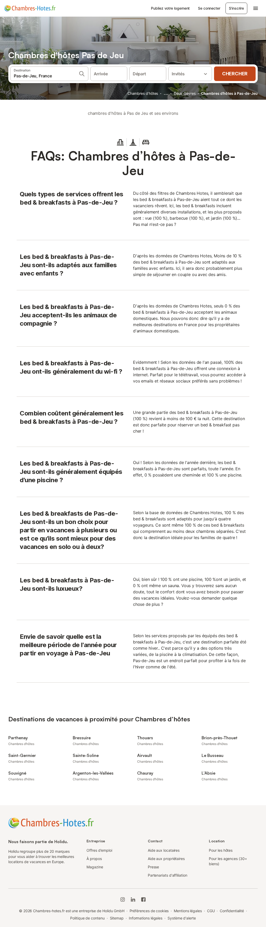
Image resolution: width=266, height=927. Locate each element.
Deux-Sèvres (185, 93)
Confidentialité (232, 911)
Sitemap (117, 918)
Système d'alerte (182, 918)
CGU (211, 911)
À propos (94, 858)
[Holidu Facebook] (143, 899)
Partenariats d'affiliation (167, 875)
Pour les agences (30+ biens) (228, 861)
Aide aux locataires (163, 850)
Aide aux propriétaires (166, 858)
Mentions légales (188, 911)
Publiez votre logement (170, 8)
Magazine (95, 867)
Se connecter (209, 8)
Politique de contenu (87, 918)
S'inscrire (236, 8)
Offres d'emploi (99, 850)
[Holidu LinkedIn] (133, 899)
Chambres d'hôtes (143, 93)
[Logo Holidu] (30, 8)
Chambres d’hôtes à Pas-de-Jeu (229, 93)
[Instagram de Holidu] (122, 899)
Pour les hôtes (220, 850)
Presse (153, 867)
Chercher (235, 73)
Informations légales (145, 918)
